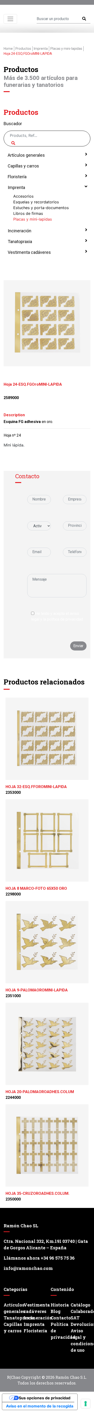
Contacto (59, 1318)
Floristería (17, 176)
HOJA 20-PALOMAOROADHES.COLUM (40, 1092)
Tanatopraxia (19, 241)
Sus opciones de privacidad (44, 1397)
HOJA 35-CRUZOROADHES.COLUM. (37, 1193)
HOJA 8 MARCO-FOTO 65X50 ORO (36, 888)
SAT (75, 1318)
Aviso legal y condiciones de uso (79, 1340)
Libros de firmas (28, 213)
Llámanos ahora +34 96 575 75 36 (39, 1258)
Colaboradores (79, 1311)
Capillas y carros (23, 165)
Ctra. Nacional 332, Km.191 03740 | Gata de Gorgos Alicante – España (46, 1244)
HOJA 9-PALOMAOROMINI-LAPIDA (37, 990)
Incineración (19, 230)
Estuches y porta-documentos (41, 207)
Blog (55, 1311)
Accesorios (23, 196)
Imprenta (16, 187)
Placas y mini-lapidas (32, 219)
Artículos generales (26, 155)
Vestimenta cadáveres (29, 252)
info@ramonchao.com (28, 1268)
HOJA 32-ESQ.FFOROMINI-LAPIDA (36, 786)
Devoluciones (79, 1324)
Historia (59, 1305)
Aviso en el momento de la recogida (39, 1406)
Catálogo (79, 1305)
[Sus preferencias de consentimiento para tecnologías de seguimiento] (85, 1403)
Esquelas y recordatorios (36, 202)
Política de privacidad (59, 1330)
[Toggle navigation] (10, 19)
